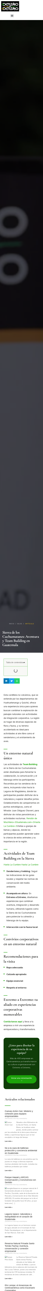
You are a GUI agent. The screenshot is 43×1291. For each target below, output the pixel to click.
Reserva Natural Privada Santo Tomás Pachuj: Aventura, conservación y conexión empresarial (19, 1247)
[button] (12, 16)
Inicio (11, 624)
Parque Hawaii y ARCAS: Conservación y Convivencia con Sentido (20, 1180)
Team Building (30, 764)
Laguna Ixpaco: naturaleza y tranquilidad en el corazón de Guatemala (18, 1216)
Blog (19, 624)
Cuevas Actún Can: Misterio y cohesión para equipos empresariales (19, 1113)
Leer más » (8, 1141)
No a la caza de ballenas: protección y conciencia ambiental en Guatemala (21, 1150)
